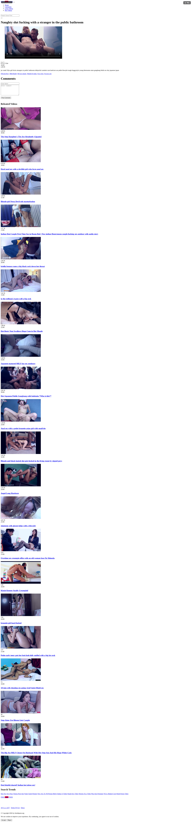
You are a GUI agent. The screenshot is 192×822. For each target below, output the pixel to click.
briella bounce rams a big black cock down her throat (23, 266)
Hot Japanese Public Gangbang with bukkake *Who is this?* (26, 396)
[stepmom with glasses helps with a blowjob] (21, 518)
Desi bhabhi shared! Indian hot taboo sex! (18, 785)
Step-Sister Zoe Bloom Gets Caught (15, 720)
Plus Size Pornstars (97, 794)
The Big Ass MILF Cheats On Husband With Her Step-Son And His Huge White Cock (36, 753)
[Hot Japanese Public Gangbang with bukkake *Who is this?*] (21, 388)
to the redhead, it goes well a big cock (16, 299)
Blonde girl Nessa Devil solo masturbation (18, 201)
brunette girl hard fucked (11, 623)
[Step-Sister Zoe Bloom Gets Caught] (21, 713)
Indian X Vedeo (62, 794)
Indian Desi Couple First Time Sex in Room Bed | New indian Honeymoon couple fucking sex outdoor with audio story (49, 234)
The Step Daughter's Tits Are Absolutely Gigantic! (21, 137)
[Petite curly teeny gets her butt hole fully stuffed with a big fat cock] (21, 648)
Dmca (23, 808)
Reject (9, 820)
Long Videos (9, 8)
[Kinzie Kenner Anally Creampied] (21, 583)
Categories (8, 7)
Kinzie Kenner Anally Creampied (14, 590)
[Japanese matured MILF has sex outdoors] (21, 356)
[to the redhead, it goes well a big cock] (21, 291)
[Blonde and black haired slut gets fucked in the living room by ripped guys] (21, 453)
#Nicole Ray (5, 74)
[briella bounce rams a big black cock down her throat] (21, 259)
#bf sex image (22, 74)
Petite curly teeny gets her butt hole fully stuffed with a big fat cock (28, 655)
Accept (4, 820)
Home (7, 5)
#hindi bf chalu (32, 74)
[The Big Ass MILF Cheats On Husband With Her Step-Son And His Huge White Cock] (21, 745)
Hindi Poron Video (122, 794)
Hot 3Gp (3, 794)
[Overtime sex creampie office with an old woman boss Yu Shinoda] (21, 550)
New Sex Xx (42, 794)
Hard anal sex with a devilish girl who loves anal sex (22, 169)
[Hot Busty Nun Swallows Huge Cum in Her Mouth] (21, 324)
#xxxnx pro (48, 74)
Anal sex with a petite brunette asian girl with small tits (23, 428)
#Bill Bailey (13, 74)
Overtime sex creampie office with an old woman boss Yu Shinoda (28, 558)
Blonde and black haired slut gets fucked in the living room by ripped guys (31, 461)
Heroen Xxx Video (85, 794)
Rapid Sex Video (73, 794)
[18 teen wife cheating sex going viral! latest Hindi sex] (21, 680)
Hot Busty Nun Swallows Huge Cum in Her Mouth (22, 331)
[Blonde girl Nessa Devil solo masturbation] (21, 194)
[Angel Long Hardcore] (21, 486)
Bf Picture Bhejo (51, 794)
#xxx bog (40, 74)
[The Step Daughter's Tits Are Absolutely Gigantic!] (21, 129)
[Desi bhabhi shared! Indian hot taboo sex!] (21, 777)
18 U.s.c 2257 (5, 808)
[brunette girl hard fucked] (21, 615)
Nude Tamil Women (30, 794)
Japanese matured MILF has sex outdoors (18, 364)
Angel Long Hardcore (10, 493)
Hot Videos (8, 10)
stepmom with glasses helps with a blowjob (18, 526)
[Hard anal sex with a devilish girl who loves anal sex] (21, 161)
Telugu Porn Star (18, 794)
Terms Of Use (15, 808)
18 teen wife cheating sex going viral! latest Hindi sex (22, 688)
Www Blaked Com (110, 794)
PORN (7, 1)
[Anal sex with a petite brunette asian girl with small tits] (21, 421)
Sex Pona (10, 794)
